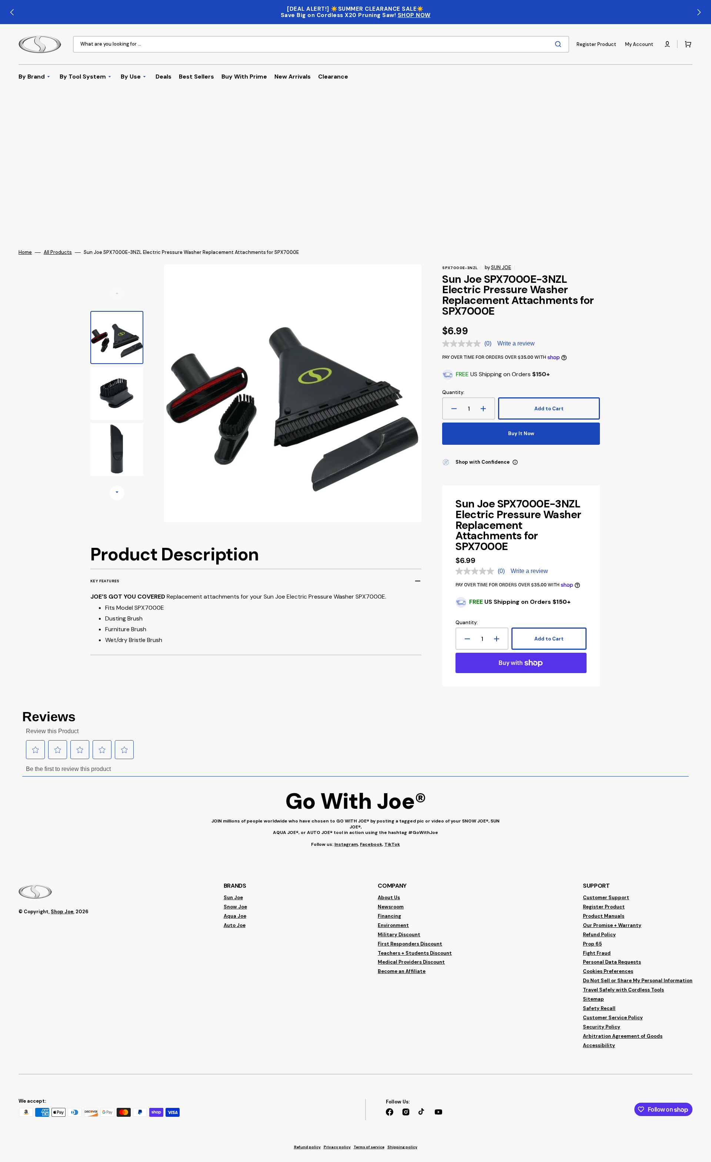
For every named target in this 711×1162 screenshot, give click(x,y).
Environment (393, 925)
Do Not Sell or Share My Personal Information (637, 980)
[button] (667, 44)
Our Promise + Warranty (612, 925)
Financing (389, 916)
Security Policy (601, 1027)
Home (25, 252)
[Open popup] (515, 462)
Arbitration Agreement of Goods (622, 1036)
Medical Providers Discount (411, 962)
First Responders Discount (410, 944)
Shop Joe (62, 911)
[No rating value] (463, 343)
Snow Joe (235, 907)
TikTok (392, 844)
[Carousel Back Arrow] (12, 12)
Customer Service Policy (613, 1017)
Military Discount (399, 934)
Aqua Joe (235, 916)
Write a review (516, 343)
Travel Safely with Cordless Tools (623, 990)
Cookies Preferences (608, 971)
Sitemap (593, 999)
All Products (58, 252)
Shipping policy (402, 1147)
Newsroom (391, 907)
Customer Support (606, 898)
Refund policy (307, 1147)
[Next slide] (117, 493)
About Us (389, 898)
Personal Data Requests (612, 962)
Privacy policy (337, 1147)
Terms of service (369, 1147)
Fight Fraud (597, 953)
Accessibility (599, 1045)
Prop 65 (592, 944)
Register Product (604, 907)
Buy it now (521, 433)
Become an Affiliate (401, 971)
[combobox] (321, 44)
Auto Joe (235, 925)
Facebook (371, 844)
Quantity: (453, 392)
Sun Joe (233, 898)
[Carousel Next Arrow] (698, 12)
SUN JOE (501, 267)
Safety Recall (599, 1008)
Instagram (346, 844)
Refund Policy (599, 934)
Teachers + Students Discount (415, 953)
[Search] (559, 44)
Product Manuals (603, 916)
